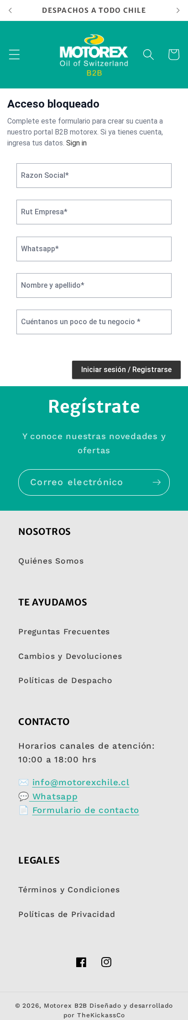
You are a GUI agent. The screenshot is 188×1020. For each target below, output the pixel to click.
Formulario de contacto (86, 810)
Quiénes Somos (51, 560)
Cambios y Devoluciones (70, 656)
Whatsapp (53, 797)
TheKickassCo (101, 1015)
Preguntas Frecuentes (64, 631)
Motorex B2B (66, 1005)
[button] (14, 54)
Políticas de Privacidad (66, 914)
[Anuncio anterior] (10, 10)
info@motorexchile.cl (81, 782)
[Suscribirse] (156, 482)
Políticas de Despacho (65, 680)
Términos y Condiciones (69, 889)
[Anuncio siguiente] (178, 10)
